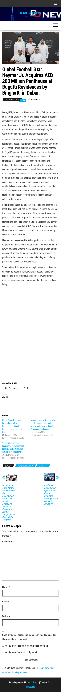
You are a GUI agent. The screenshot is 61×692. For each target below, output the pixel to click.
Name (6, 587)
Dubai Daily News (30, 13)
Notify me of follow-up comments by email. (26, 645)
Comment (8, 541)
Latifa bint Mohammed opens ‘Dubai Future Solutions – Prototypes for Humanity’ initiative (51, 494)
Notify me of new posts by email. (21, 652)
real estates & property (25, 466)
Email (5, 601)
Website (6, 616)
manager (35, 99)
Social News (43, 466)
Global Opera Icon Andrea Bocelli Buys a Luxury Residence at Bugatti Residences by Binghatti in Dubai (13, 426)
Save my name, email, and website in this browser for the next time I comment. (29, 637)
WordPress (33, 682)
